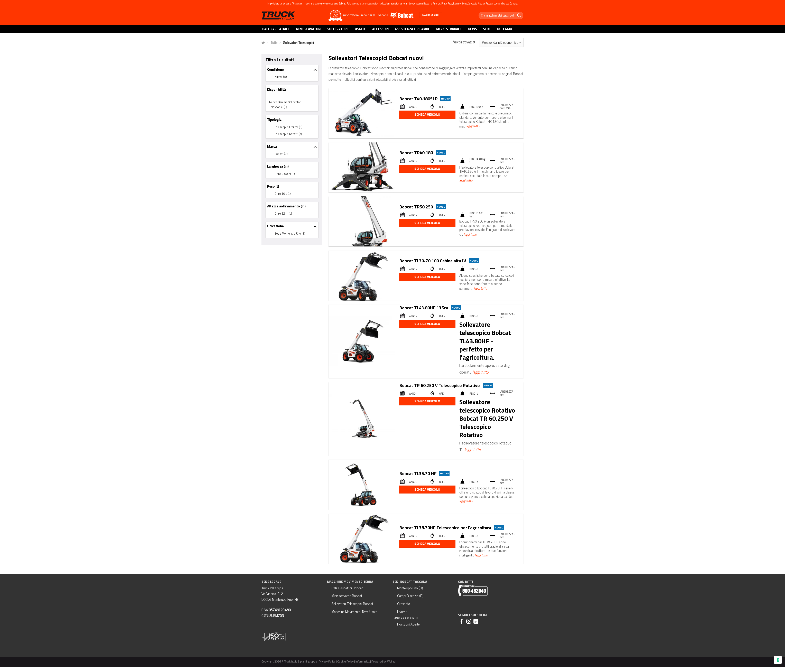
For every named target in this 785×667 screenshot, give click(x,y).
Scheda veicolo (427, 114)
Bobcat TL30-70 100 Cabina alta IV (432, 260)
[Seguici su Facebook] (461, 621)
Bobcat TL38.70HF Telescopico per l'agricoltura (445, 527)
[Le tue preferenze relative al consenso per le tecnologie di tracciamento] (778, 660)
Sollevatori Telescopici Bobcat (352, 604)
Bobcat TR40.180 (416, 152)
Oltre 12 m (283, 213)
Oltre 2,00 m (285, 173)
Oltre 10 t (282, 193)
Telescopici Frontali (288, 126)
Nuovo (281, 76)
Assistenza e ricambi (412, 28)
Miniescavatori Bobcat (347, 596)
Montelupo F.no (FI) (410, 588)
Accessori (380, 28)
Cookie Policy (345, 661)
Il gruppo (311, 661)
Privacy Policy (327, 661)
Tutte (274, 42)
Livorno (402, 611)
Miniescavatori (308, 28)
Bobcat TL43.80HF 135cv (423, 307)
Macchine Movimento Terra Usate (354, 611)
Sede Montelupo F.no (290, 233)
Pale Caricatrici (275, 28)
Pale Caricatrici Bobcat (347, 588)
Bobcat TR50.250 (416, 206)
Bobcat (281, 153)
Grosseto (403, 604)
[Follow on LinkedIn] (475, 621)
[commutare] (315, 69)
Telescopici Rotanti (288, 133)
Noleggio (504, 28)
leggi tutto (472, 126)
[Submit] (519, 15)
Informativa (362, 661)
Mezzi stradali (448, 28)
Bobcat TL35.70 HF (417, 473)
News (472, 28)
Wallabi (391, 661)
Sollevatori (337, 28)
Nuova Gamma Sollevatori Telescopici (285, 104)
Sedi (486, 28)
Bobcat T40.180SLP (418, 98)
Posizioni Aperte (408, 624)
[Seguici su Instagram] (468, 621)
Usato (360, 28)
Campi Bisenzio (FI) (410, 596)
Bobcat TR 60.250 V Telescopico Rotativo (439, 385)
